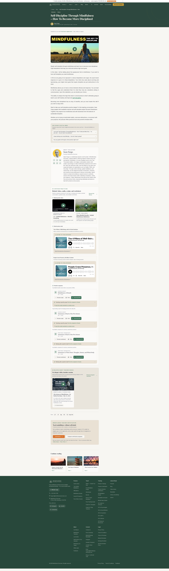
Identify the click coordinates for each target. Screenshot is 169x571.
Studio (101, 4)
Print (69, 297)
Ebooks (87, 494)
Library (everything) (114, 494)
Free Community (89, 532)
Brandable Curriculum (102, 497)
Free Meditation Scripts (89, 488)
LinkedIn (63, 506)
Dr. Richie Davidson (59, 405)
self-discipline (77, 98)
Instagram (54, 506)
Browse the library (91, 194)
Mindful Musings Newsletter (89, 536)
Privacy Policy (101, 529)
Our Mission (76, 529)
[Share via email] (64, 414)
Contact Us (88, 529)
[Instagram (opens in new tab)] (57, 163)
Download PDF (77, 297)
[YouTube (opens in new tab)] (57, 160)
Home (53, 9)
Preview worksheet (61, 339)
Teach (70, 4)
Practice (64, 4)
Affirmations (76, 490)
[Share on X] (55, 414)
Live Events (76, 536)
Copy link (71, 414)
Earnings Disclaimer (102, 540)
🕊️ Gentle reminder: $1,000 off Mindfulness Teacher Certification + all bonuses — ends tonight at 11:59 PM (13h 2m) (84, 1)
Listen (76, 4)
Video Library (113, 489)
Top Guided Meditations (76, 487)
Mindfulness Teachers (76, 533)
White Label (76, 548)
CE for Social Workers (103, 510)
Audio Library (76, 483)
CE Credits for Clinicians (101, 504)
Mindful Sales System (102, 500)
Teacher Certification (102, 486)
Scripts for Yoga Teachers (89, 508)
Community (54, 509)
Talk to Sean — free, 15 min (59, 441)
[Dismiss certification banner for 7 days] (123, 1)
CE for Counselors (102, 512)
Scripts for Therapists (90, 504)
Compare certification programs (75, 436)
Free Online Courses (78, 499)
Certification (58, 436)
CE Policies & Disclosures (101, 522)
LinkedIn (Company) (90, 542)
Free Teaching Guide (90, 501)
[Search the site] (91, 4)
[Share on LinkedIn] (61, 414)
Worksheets (88, 492)
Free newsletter (108, 4)
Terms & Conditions (102, 532)
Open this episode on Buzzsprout (62, 251)
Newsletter (112, 492)
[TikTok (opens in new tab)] (60, 163)
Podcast (112, 483)
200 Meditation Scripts (101, 494)
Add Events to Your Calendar (78, 540)
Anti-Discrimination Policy (102, 544)
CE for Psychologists (102, 507)
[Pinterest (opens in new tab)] (54, 163)
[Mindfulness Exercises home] (54, 4)
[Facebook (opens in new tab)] (54, 160)
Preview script (60, 297)
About (86, 4)
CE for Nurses (101, 518)
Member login (55, 489)
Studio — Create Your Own (90, 484)
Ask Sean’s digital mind (66, 31)
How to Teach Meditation (89, 498)
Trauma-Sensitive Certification (102, 490)
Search (111, 497)
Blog (82, 4)
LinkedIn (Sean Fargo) (89, 545)
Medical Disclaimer (102, 538)
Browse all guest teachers (90, 375)
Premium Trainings (102, 483)
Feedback (76, 550)
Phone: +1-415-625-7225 (90, 555)
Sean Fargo (68, 152)
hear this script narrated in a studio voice (64, 305)
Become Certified (118, 4)
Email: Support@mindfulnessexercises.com (90, 551)
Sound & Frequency (78, 496)
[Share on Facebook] (58, 414)
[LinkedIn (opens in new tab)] (60, 160)
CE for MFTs (100, 515)
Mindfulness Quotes (78, 493)
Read (53, 470)
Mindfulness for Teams (77, 544)
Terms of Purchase (102, 535)
